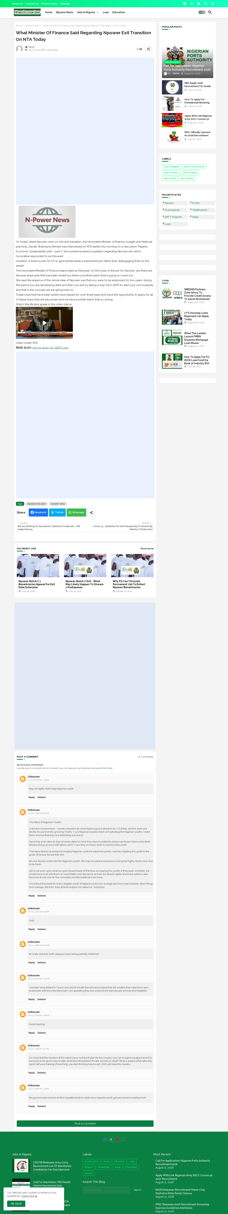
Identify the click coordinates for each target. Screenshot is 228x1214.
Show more (147, 548)
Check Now (28, 1196)
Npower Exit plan (36, 503)
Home (48, 12)
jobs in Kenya (171, 172)
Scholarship (104, 1167)
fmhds (195, 203)
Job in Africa (186, 178)
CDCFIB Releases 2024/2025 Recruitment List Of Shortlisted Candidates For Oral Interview (52, 1166)
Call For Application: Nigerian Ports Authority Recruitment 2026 (183, 1162)
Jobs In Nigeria (86, 12)
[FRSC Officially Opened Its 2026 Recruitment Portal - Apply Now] (172, 136)
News (106, 1161)
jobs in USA (170, 178)
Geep (118, 1167)
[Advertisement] (85, 131)
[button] (202, 12)
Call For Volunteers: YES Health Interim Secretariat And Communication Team (52, 1186)
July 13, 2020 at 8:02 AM (38, 813)
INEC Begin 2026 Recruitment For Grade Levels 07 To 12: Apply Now (198, 88)
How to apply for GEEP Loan (50, 347)
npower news (32, 25)
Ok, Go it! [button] (16, 1203)
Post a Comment (85, 1123)
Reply (31, 797)
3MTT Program (173, 217)
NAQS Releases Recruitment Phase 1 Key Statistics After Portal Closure (180, 1191)
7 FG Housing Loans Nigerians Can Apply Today (196, 316)
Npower (169, 203)
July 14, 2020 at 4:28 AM (38, 1015)
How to (88, 1173)
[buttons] (185, 3)
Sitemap (65, 3)
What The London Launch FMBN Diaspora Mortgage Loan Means (196, 338)
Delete (42, 797)
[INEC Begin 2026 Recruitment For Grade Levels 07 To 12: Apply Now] (172, 87)
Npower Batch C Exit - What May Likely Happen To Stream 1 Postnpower (84, 584)
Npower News (64, 12)
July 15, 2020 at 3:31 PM (38, 1049)
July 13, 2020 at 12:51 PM (39, 979)
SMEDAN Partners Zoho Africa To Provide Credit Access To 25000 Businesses (197, 294)
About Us (17, 3)
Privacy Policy (49, 3)
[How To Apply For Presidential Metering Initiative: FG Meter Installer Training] (172, 104)
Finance (89, 1167)
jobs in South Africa (194, 166)
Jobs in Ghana (190, 172)
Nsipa (195, 217)
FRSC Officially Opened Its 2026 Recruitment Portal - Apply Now (197, 135)
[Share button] (91, 512)
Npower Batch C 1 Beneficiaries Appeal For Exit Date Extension (37, 584)
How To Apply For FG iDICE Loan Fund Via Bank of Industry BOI (196, 360)
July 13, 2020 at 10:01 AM (39, 945)
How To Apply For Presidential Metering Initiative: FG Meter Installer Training (197, 104)
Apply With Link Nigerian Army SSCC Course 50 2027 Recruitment (198, 119)
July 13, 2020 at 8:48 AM (38, 912)
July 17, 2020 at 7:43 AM (38, 1089)
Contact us (32, 3)
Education (118, 12)
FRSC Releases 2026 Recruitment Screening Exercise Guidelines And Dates (182, 1206)
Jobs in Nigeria (171, 166)
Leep (168, 224)
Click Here (107, 768)
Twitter (59, 512)
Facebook (40, 512)
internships (131, 1167)
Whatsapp (78, 512)
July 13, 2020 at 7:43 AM (38, 780)
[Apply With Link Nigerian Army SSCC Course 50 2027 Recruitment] (172, 120)
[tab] (48, 12)
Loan (106, 12)
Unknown (34, 776)
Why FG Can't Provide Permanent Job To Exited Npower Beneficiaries (129, 584)
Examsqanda (172, 210)
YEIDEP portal (199, 210)
